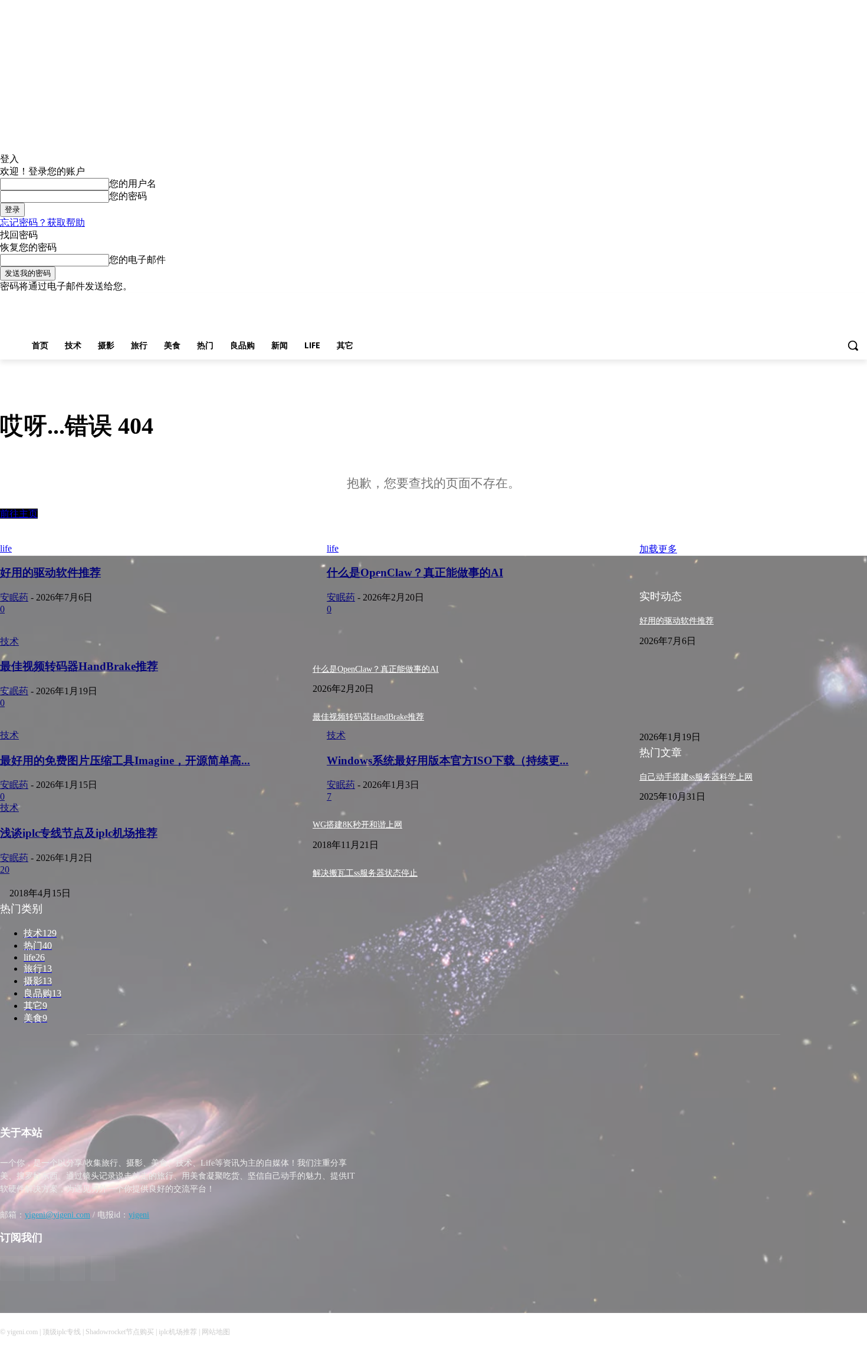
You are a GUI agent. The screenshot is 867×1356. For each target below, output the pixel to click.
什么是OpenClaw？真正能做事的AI (376, 669)
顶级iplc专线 (61, 1332)
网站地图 (216, 1332)
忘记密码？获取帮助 (42, 222)
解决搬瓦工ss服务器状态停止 (365, 873)
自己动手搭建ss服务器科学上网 (696, 777)
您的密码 (128, 196)
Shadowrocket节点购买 (120, 1332)
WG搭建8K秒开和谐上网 (357, 824)
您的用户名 (132, 184)
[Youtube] (860, 301)
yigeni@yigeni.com (57, 1214)
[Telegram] (828, 301)
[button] (853, 345)
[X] (843, 301)
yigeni (139, 1214)
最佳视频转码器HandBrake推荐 (368, 716)
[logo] (108, 1090)
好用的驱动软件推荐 (676, 620)
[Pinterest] (811, 301)
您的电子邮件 (137, 260)
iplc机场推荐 (178, 1332)
